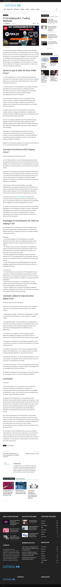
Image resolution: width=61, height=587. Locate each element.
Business (22, 9)
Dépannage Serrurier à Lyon (32, 453)
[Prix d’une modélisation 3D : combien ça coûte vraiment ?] (54, 72)
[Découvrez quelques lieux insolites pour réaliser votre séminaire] (44, 28)
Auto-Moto (16, 9)
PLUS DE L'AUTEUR (20, 478)
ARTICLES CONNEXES (9, 478)
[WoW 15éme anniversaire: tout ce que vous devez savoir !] (44, 21)
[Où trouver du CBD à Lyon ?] (54, 60)
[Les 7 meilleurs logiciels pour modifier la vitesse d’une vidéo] (6, 537)
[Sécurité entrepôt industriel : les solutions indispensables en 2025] (20, 485)
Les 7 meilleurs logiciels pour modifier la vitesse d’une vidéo (14, 537)
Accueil (4, 13)
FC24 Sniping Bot (10, 445)
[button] (56, 9)
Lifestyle (28, 9)
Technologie (10, 9)
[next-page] (6, 501)
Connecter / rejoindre (7, 1)
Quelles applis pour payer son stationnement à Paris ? (29, 558)
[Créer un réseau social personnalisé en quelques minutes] (25, 535)
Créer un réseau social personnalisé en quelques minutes (33, 535)
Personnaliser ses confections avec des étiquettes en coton (52, 36)
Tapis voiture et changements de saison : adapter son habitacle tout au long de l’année (30, 548)
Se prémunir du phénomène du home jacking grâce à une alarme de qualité (11, 455)
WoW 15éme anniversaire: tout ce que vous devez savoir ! (53, 21)
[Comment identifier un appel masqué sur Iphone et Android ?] (25, 528)
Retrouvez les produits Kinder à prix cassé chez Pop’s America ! (15, 530)
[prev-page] (4, 501)
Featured (43, 551)
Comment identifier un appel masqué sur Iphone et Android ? (34, 528)
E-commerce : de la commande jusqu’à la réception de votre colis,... (45, 79)
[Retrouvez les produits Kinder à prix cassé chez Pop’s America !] (6, 530)
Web (4, 9)
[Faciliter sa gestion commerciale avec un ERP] (45, 60)
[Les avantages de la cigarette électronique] (44, 43)
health (42, 553)
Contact (38, 9)
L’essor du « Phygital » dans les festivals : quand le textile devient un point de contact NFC (30, 554)
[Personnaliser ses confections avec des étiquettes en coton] (44, 36)
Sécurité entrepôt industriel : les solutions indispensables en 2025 (20, 492)
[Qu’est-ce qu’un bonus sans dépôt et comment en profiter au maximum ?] (6, 522)
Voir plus (49, 48)
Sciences (33, 9)
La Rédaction (7, 23)
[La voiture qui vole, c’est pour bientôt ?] (25, 522)
